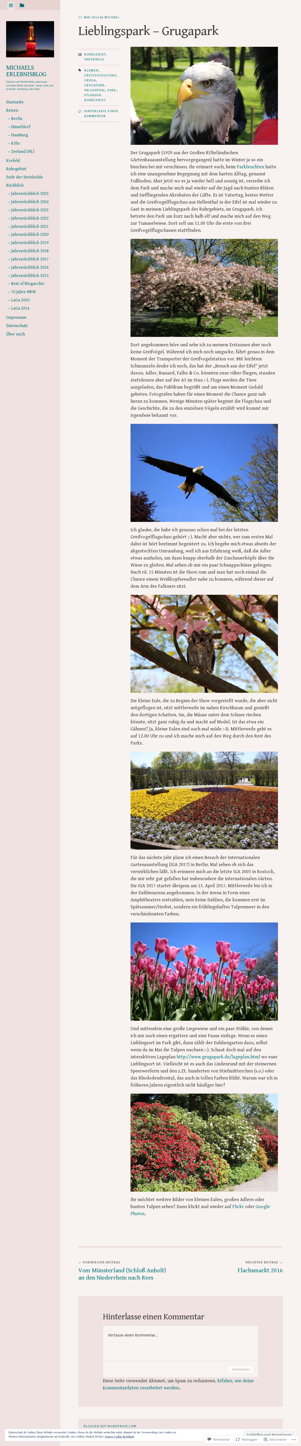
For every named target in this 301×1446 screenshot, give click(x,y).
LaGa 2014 (20, 308)
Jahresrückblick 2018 (30, 250)
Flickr (238, 1207)
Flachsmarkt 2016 (260, 1267)
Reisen (12, 110)
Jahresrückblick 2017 (30, 259)
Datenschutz (17, 325)
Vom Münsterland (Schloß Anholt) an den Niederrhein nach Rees (122, 1271)
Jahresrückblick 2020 (30, 234)
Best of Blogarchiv (27, 283)
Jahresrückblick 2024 (30, 201)
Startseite (15, 102)
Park (111, 90)
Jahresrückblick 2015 (30, 275)
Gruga (90, 80)
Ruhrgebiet (16, 168)
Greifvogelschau (100, 75)
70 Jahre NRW (23, 291)
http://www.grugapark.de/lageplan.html (218, 1057)
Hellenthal (94, 90)
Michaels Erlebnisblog (26, 71)
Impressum (16, 317)
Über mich (15, 334)
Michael (111, 17)
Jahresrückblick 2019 (30, 242)
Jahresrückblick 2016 (30, 267)
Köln (15, 143)
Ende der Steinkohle (24, 177)
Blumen (91, 70)
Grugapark (94, 85)
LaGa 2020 (20, 300)
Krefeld (13, 160)
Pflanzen (92, 95)
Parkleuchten (250, 167)
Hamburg (19, 135)
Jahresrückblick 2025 (30, 193)
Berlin (16, 118)
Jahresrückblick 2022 (30, 218)
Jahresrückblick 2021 (30, 226)
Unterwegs (94, 59)
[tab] (11, 6)
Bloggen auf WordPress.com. (110, 1426)
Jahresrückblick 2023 (30, 210)
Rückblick (15, 185)
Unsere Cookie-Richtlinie (119, 1436)
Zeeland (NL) (22, 151)
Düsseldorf (20, 126)
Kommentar (241, 1369)
